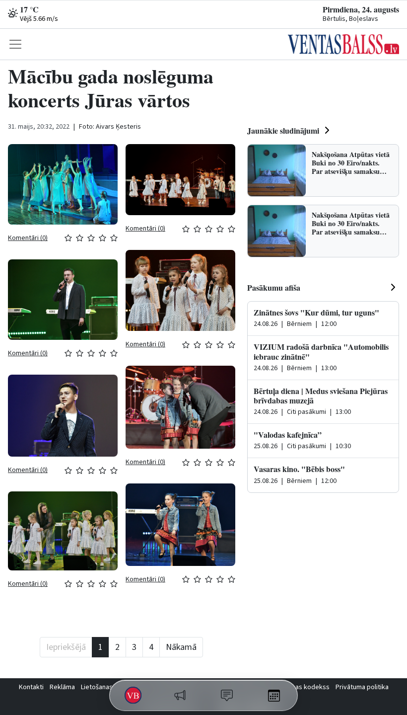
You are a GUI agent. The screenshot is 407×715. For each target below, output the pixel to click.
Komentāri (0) (28, 238)
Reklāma (62, 687)
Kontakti (31, 687)
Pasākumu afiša (273, 287)
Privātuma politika (362, 687)
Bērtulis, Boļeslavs (350, 19)
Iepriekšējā (66, 647)
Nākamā (181, 647)
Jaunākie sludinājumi (283, 130)
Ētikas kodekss (307, 687)
